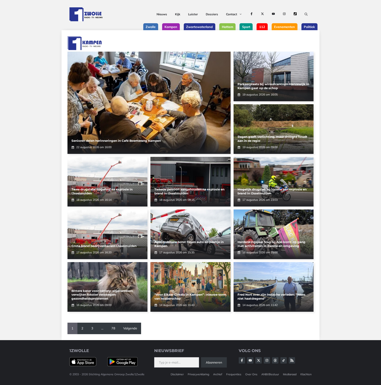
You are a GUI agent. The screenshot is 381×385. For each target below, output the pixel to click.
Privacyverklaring (198, 374)
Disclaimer (177, 374)
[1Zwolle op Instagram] (284, 14)
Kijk (177, 14)
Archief (217, 374)
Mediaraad (289, 374)
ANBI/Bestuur (270, 374)
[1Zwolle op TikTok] (295, 14)
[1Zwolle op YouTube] (273, 14)
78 (113, 328)
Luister (193, 14)
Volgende (130, 328)
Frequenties (233, 374)
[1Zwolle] (86, 14)
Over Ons (251, 374)
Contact (231, 14)
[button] (306, 14)
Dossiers (212, 14)
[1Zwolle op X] (262, 14)
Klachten (306, 374)
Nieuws (162, 14)
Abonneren (214, 362)
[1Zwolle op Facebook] (251, 14)
